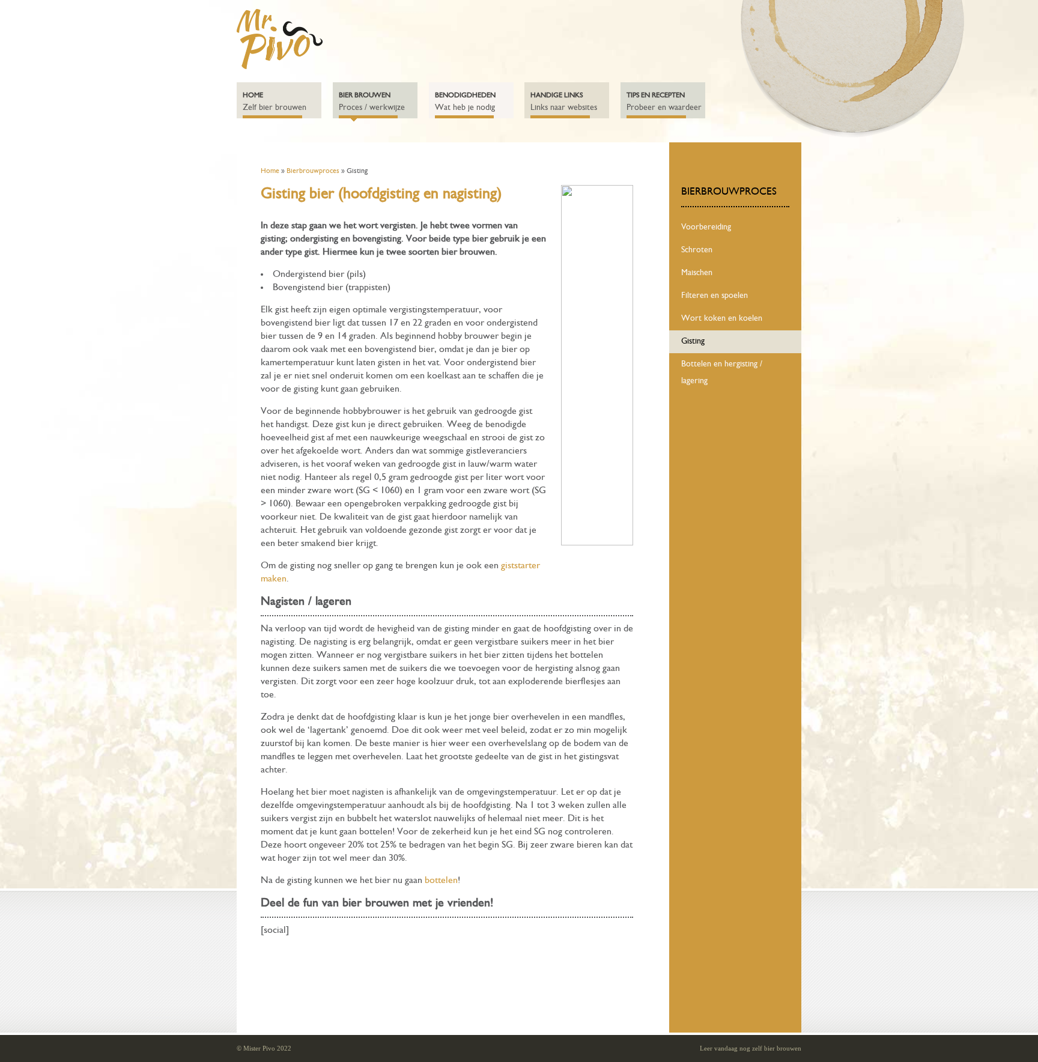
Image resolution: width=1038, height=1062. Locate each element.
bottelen (441, 880)
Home (270, 171)
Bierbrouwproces (313, 171)
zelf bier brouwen (776, 1048)
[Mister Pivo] (280, 66)
